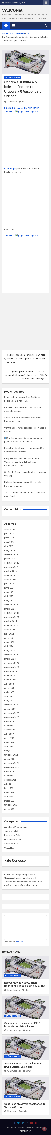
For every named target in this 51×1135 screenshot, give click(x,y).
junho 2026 (9, 538)
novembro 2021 (11, 767)
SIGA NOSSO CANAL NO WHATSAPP (21, 108)
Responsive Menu (46, 2)
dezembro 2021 (11, 763)
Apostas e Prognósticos (15, 827)
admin (24, 101)
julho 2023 (9, 684)
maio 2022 (9, 742)
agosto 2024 (10, 629)
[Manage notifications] (44, 1129)
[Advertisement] (25, 140)
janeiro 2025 (10, 609)
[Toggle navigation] (13, 25)
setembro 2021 (11, 775)
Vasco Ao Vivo (11, 843)
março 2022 (9, 750)
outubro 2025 (10, 571)
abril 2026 (8, 546)
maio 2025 (9, 592)
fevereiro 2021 (11, 805)
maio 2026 (9, 542)
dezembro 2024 (11, 613)
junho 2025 (9, 588)
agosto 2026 (10, 529)
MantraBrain (25, 1131)
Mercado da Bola (12, 835)
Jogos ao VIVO (11, 831)
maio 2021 (9, 792)
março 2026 (9, 550)
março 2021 (9, 801)
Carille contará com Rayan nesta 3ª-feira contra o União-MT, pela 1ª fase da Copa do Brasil (26, 358)
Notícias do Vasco (12, 78)
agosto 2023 (10, 679)
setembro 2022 (11, 725)
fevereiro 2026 (11, 554)
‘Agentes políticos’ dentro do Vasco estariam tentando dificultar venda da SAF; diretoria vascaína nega (24, 375)
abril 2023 (8, 696)
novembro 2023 (11, 667)
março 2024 (9, 650)
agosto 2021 (10, 780)
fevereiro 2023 (11, 704)
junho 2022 (9, 738)
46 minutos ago (14, 1071)
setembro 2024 (11, 625)
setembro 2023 (11, 675)
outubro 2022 (10, 721)
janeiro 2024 (10, 659)
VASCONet (12, 10)
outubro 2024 (10, 621)
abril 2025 (8, 596)
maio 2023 (9, 692)
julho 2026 (9, 533)
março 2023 (9, 700)
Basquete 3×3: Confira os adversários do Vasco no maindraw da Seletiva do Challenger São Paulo (23, 462)
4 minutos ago (13, 990)
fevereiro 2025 (11, 604)
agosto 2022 (10, 730)
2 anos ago (12, 101)
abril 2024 (8, 646)
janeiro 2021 (10, 809)
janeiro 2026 (10, 558)
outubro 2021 (10, 771)
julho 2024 (9, 634)
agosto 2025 (10, 579)
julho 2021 (9, 784)
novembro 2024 (11, 617)
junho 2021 (9, 788)
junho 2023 (9, 688)
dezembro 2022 (11, 713)
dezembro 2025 (11, 563)
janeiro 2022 (10, 759)
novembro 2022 (11, 717)
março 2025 (9, 600)
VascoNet (9, 848)
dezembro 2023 (11, 663)
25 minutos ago (14, 1030)
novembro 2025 (11, 567)
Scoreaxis (19, 942)
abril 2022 (8, 746)
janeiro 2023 (10, 709)
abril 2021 (8, 796)
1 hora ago (11, 1111)
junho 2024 (9, 638)
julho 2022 (9, 734)
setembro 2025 (11, 575)
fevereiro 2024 (11, 654)
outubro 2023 (10, 671)
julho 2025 (9, 583)
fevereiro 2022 (11, 755)
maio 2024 (9, 642)
